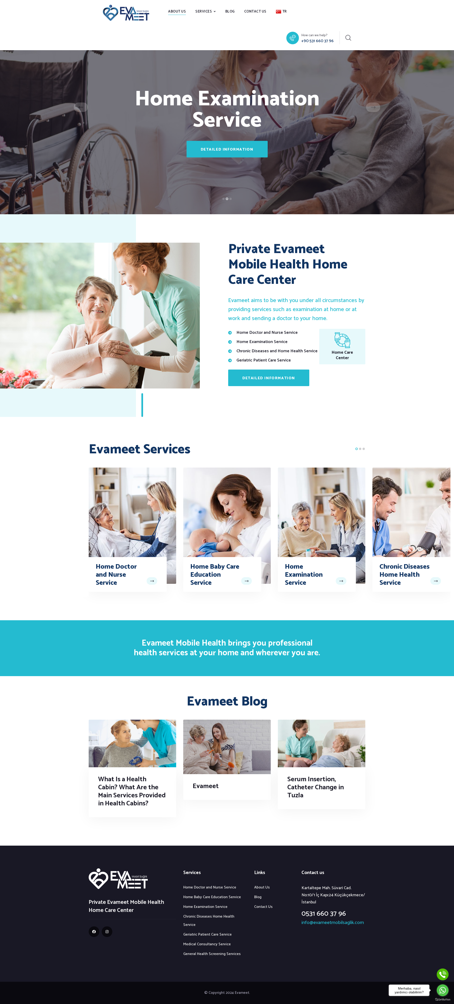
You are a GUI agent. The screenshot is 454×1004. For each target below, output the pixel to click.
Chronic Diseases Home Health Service (310, 574)
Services (203, 11)
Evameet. (242, 993)
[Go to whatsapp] (443, 990)
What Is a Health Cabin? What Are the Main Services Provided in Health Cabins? (132, 791)
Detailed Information (227, 149)
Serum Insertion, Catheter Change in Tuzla (315, 787)
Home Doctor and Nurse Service (209, 887)
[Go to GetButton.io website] (442, 999)
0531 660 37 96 (323, 913)
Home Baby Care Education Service (120, 574)
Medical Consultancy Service (207, 944)
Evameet (206, 786)
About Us (177, 11)
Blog (230, 11)
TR (284, 11)
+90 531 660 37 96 (317, 41)
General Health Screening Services (212, 954)
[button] (223, 199)
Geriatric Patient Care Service (404, 570)
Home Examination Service (209, 574)
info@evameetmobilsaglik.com (332, 923)
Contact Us (255, 11)
